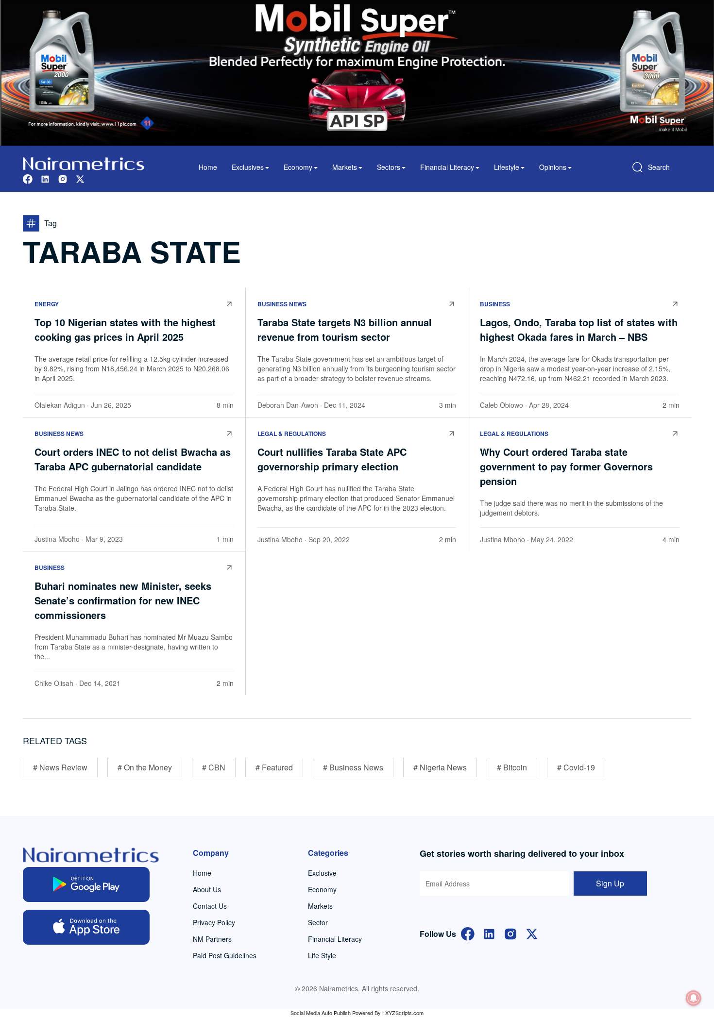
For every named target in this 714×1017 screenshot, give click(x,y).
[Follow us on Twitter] (80, 177)
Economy (322, 889)
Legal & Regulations (291, 433)
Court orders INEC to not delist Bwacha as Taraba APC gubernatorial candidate (132, 459)
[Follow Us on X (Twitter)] (532, 932)
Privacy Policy (214, 922)
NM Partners (212, 939)
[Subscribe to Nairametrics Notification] (693, 998)
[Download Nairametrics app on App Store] (86, 927)
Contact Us (210, 906)
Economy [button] (298, 167)
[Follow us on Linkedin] (45, 177)
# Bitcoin (512, 767)
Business (495, 304)
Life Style (322, 955)
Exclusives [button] (248, 167)
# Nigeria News (440, 767)
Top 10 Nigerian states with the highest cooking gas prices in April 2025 (125, 329)
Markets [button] (344, 167)
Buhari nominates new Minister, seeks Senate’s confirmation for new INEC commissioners (122, 600)
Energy (46, 304)
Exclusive (322, 873)
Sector (318, 922)
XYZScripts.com (404, 1013)
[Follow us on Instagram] (63, 177)
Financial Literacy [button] (447, 167)
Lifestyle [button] (506, 167)
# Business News (353, 767)
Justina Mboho (57, 539)
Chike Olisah (53, 683)
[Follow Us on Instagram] (510, 932)
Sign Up (610, 883)
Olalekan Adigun (59, 405)
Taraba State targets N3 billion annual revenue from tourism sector (344, 329)
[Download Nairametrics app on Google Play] (86, 884)
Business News (281, 304)
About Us (207, 889)
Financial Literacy (335, 939)
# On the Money (145, 767)
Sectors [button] (388, 167)
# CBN (213, 767)
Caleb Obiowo (501, 405)
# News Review (60, 767)
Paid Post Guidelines (224, 955)
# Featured (274, 767)
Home (208, 167)
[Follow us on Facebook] (28, 177)
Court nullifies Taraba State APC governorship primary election (332, 459)
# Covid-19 (576, 767)
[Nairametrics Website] (83, 162)
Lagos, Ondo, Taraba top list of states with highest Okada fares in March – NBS (579, 329)
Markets (320, 906)
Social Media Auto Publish (320, 1013)
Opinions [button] (552, 167)
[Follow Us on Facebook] (468, 932)
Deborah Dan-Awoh (287, 405)
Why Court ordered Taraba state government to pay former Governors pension (566, 466)
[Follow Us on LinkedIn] (489, 932)
